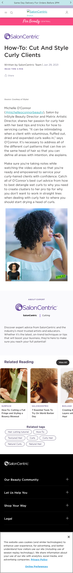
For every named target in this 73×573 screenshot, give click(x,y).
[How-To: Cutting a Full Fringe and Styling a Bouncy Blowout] (13, 393)
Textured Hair (15, 438)
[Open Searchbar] (11, 12)
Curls (32, 438)
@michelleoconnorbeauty (24, 112)
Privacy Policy (39, 559)
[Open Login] (67, 12)
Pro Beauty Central (13, 20)
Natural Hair (35, 444)
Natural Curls (15, 444)
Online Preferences (36, 566)
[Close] (69, 537)
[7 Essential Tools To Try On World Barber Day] (44, 393)
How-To (40, 432)
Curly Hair (48, 438)
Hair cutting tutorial (18, 432)
